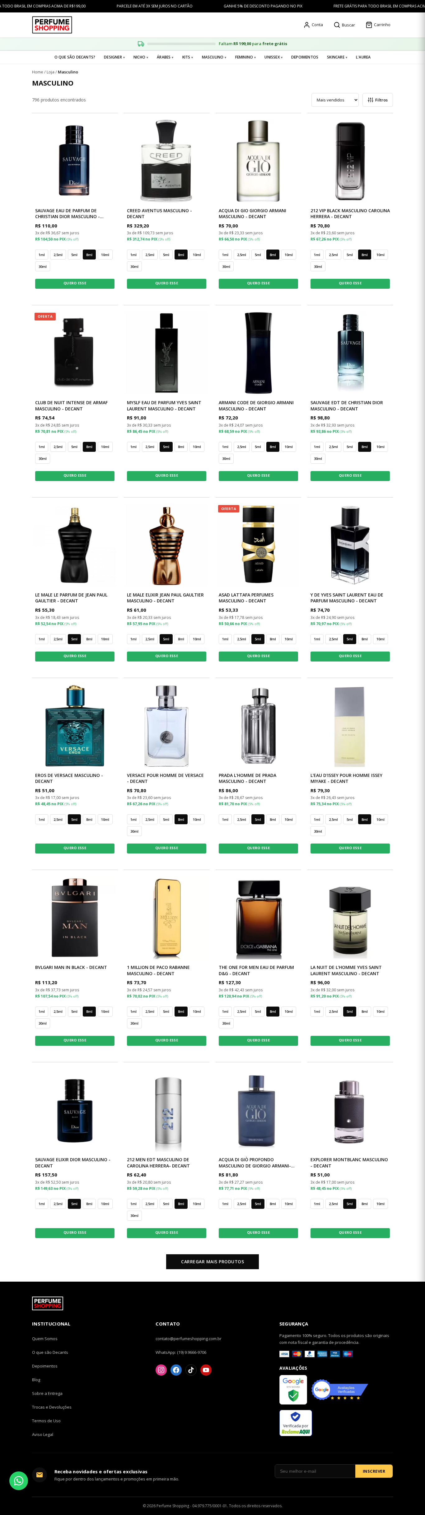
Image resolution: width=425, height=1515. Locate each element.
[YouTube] (206, 1370)
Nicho (139, 57)
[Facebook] (176, 1370)
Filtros (381, 100)
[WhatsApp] (18, 1480)
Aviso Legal (42, 1434)
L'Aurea (363, 57)
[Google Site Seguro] (293, 1390)
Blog (36, 1379)
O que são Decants (50, 1352)
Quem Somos (45, 1338)
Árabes (163, 57)
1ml (42, 254)
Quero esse (74, 283)
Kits (186, 57)
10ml (105, 254)
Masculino (213, 57)
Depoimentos (304, 57)
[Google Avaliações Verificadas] (340, 1390)
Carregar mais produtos (212, 1262)
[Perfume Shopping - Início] (52, 25)
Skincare (335, 57)
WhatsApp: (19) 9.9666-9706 (181, 1352)
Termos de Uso (46, 1421)
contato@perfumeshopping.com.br (189, 1338)
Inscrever (374, 1471)
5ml (74, 254)
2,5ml (58, 254)
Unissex (271, 57)
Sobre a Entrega (47, 1393)
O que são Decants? (75, 57)
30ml (43, 266)
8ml (89, 254)
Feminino (244, 57)
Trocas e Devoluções (52, 1407)
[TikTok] (191, 1370)
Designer (113, 57)
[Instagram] (161, 1370)
